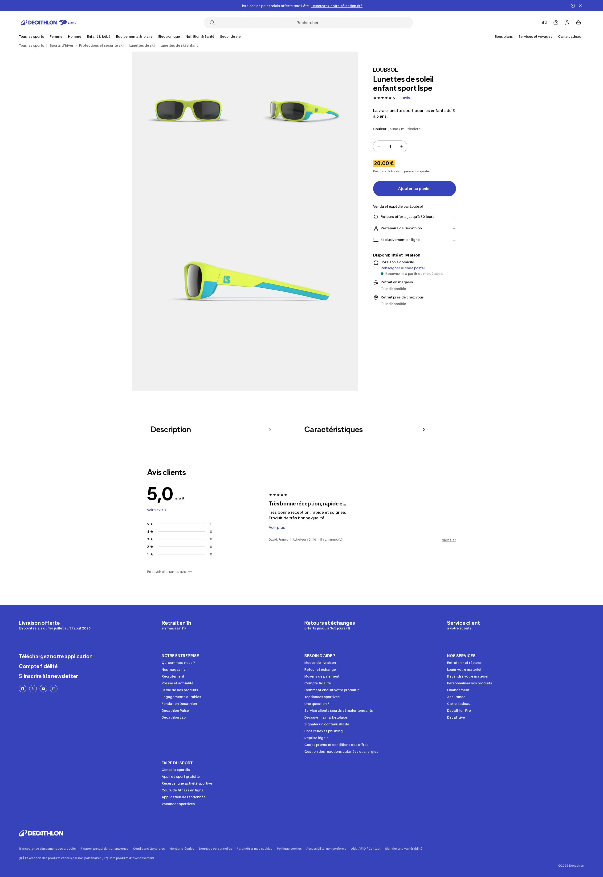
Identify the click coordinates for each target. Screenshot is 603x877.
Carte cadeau (569, 36)
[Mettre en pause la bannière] (573, 5)
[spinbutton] (390, 146)
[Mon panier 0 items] (578, 22)
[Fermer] (580, 5)
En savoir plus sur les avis (166, 572)
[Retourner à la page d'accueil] (48, 22)
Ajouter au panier (414, 188)
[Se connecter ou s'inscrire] (567, 22)
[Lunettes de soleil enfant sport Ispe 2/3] (188, 108)
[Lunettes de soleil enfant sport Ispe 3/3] (245, 278)
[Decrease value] (378, 146)
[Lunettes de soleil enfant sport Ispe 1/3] (301, 108)
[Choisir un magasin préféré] (544, 22)
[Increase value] (401, 146)
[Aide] (556, 22)
